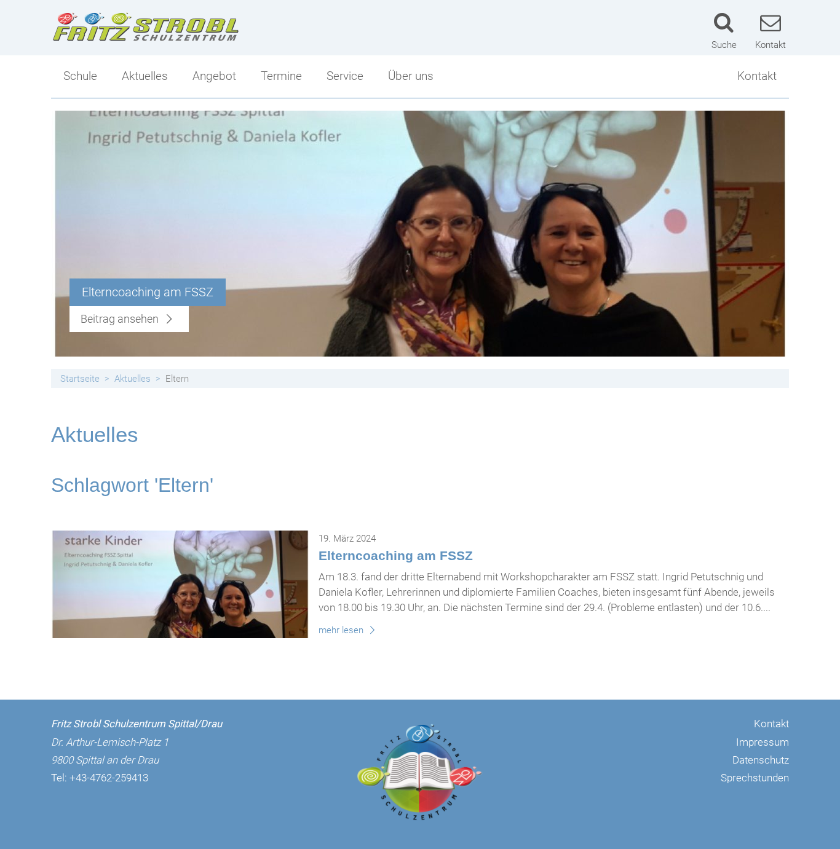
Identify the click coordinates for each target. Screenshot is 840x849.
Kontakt (757, 76)
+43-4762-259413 (108, 778)
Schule (80, 76)
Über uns (411, 76)
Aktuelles (145, 76)
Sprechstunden (755, 778)
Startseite (80, 378)
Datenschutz (760, 760)
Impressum (762, 742)
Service (345, 76)
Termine (281, 76)
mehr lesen (342, 630)
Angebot (214, 76)
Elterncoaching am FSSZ (396, 555)
